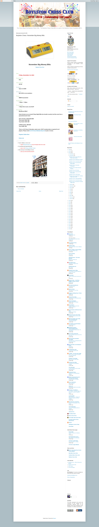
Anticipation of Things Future (73, 263)
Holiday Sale (71, 294)
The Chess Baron (71, 467)
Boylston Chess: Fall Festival (74, 174)
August (71, 187)
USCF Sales (70, 466)
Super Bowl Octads (77, 114)
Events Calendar (70, 53)
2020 (70, 203)
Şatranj (70, 422)
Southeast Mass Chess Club (74, 455)
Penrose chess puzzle (78, 136)
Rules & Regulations (71, 477)
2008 (70, 222)
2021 (70, 202)
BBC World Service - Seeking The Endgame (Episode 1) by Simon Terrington (74, 398)
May (70, 192)
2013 (70, 214)
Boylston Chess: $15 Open (74, 170)
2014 (70, 213)
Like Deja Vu (71, 346)
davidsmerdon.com (72, 266)
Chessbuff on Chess (73, 242)
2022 (70, 200)
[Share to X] (34, 182)
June (71, 190)
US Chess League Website (74, 444)
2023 (70, 152)
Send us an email (70, 106)
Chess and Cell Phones (72, 121)
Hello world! (71, 254)
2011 (70, 217)
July (70, 189)
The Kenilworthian (72, 406)
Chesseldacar (71, 304)
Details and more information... (73, 69)
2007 (70, 224)
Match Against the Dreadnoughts (74, 437)
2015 (70, 211)
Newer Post (18, 191)
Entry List (21, 138)
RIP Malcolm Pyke (72, 286)
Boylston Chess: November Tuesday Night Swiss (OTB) (76, 176)
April (70, 193)
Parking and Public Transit (30, 148)
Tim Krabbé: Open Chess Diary (75, 417)
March (71, 195)
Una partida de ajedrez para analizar (75, 387)
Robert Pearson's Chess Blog (74, 314)
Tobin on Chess (72, 289)
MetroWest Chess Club (73, 453)
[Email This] (32, 182)
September (72, 186)
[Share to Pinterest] (37, 182)
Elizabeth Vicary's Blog (73, 270)
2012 (70, 216)
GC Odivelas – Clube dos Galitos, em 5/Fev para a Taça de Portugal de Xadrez (75, 392)
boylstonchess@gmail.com (72, 475)
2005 (70, 227)
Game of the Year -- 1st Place (73, 441)
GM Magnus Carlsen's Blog (74, 424)
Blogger (54, 518)
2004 (70, 228)
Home (40, 191)
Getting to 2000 (72, 245)
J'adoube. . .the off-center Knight (75, 353)
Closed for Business (72, 324)
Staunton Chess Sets (72, 464)
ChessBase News (72, 413)
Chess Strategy (72, 253)
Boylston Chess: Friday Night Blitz (75, 178)
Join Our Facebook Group (72, 57)
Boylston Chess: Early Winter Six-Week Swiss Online (75, 157)
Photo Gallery (69, 55)
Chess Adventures (72, 382)
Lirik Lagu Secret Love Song (73, 290)
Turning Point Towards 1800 (73, 350)
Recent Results (70, 54)
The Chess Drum (72, 237)
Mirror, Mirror (71, 267)
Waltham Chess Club (73, 457)
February (71, 197)
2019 (70, 205)
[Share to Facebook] (35, 182)
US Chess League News (73, 440)
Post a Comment (21, 188)
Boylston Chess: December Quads (75, 161)
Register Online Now (40, 67)
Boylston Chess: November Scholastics (74, 166)
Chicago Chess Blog (73, 362)
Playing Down (71, 282)
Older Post (61, 191)
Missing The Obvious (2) (73, 259)
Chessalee (71, 233)
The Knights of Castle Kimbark (74, 323)
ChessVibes (71, 426)
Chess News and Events (73, 333)
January (71, 198)
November (72, 155)
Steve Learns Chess (73, 415)
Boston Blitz (71, 431)
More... (68, 96)
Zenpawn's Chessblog (73, 358)
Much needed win (71, 383)
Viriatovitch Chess (72, 372)
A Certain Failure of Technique (74, 379)
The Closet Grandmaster (73, 285)
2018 (70, 206)
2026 (70, 149)
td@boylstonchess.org (27, 144)
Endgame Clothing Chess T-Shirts (75, 293)
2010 (70, 219)
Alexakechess (71, 411)
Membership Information (71, 56)
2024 (70, 151)
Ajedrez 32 (71, 386)
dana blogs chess (72, 262)
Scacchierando (72, 367)
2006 (70, 225)
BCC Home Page (70, 52)
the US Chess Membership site (37, 130)
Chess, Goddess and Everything (75, 249)
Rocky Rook (71, 275)
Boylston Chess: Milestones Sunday (75, 159)
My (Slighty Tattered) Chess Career (74, 315)
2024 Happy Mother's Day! (73, 250)
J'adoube (80, 94)
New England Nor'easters (74, 436)
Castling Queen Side (73, 349)
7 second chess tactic (72, 320)
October (71, 184)
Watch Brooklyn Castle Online (74, 359)
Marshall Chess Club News (74, 401)
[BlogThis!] (33, 182)
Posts (70, 101)
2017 (70, 208)
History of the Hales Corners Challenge (75, 246)
